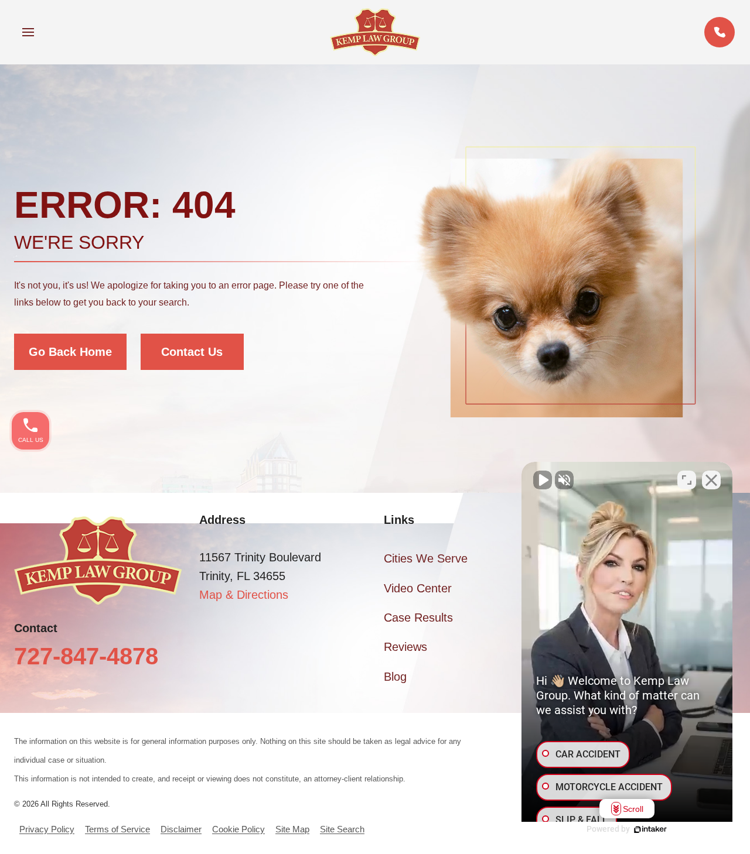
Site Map (292, 829)
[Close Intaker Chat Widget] (711, 480)
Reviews (405, 646)
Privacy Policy (46, 829)
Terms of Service (117, 829)
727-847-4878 (86, 656)
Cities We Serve (426, 558)
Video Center (418, 588)
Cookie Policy (238, 829)
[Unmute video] (542, 480)
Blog (395, 676)
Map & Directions (243, 594)
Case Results (418, 617)
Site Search (342, 829)
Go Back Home (70, 351)
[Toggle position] (686, 480)
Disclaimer (181, 829)
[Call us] (719, 32)
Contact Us (192, 351)
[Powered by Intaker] (650, 829)
